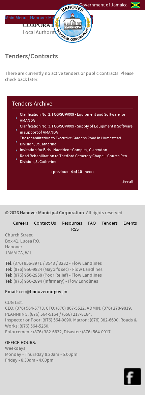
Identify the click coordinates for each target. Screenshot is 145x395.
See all (127, 182)
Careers (20, 223)
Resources (72, 223)
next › (89, 172)
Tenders (110, 223)
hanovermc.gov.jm (48, 292)
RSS (75, 229)
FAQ (92, 223)
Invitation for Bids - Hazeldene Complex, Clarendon (63, 150)
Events (130, 223)
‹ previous (59, 172)
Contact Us (45, 223)
